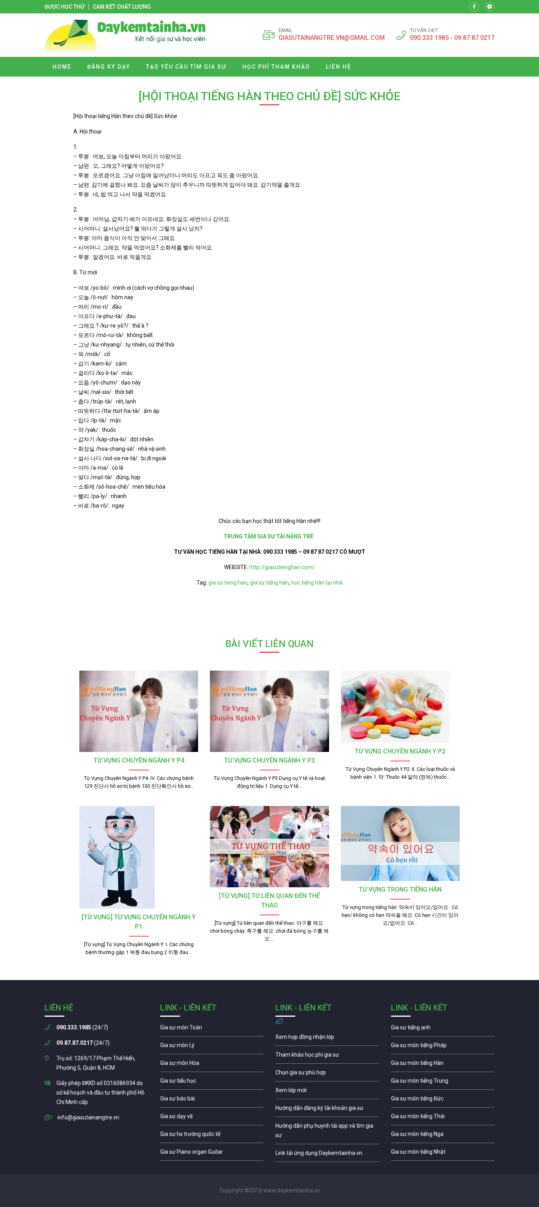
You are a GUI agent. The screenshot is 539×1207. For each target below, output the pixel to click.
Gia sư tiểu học (212, 1082)
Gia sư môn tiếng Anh (443, 1029)
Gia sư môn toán (212, 1029)
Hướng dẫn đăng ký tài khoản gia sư (327, 1110)
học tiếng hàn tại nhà (316, 582)
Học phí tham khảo (276, 67)
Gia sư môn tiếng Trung (443, 1082)
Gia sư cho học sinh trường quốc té (212, 1136)
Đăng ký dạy (108, 67)
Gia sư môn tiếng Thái (443, 1118)
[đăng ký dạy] (125, 35)
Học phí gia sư (327, 1056)
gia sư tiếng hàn (269, 582)
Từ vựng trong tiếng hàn (400, 889)
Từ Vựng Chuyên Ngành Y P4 (139, 760)
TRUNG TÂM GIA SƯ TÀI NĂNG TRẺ (269, 536)
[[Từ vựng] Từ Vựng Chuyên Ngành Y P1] (138, 857)
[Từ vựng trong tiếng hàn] (400, 843)
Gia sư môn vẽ (212, 1118)
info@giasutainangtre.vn (88, 1117)
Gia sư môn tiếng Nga (327, 1155)
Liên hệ (338, 67)
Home (61, 67)
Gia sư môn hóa (212, 1065)
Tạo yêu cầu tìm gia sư (186, 67)
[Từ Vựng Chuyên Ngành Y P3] (269, 711)
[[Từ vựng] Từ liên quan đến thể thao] (269, 846)
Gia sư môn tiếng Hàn (443, 1065)
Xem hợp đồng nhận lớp (327, 1039)
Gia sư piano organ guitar (212, 1153)
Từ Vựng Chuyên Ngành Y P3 (269, 760)
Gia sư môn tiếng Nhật (443, 1153)
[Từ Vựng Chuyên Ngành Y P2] (400, 707)
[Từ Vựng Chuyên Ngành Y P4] (138, 711)
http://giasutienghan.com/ (281, 567)
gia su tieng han (227, 582)
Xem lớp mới (327, 1092)
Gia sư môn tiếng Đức (443, 1100)
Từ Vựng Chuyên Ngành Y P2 (400, 751)
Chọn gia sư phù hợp (327, 1074)
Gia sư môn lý (212, 1047)
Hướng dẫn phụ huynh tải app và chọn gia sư (327, 1132)
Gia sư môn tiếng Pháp (443, 1047)
